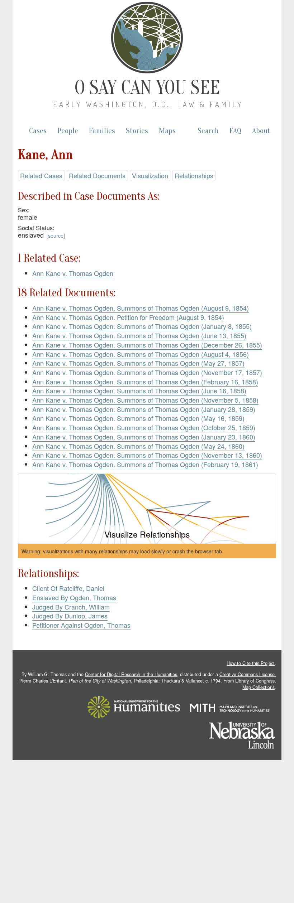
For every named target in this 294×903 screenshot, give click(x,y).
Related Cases (41, 175)
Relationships (194, 175)
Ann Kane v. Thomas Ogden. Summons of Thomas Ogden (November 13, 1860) (147, 455)
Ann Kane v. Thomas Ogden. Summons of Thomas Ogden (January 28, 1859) (143, 409)
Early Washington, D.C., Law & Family (148, 104)
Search (208, 130)
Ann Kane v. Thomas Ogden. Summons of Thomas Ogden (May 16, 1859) (138, 418)
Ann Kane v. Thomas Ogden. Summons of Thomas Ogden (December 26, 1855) (147, 344)
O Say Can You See (147, 88)
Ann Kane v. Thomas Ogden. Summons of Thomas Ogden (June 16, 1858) (139, 390)
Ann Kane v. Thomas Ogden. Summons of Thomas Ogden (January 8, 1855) (142, 326)
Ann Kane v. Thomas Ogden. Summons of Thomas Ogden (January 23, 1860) (143, 436)
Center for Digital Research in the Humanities (131, 674)
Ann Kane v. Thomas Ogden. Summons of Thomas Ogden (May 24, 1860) (138, 446)
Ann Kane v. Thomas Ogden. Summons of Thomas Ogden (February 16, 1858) (145, 381)
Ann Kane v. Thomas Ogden (72, 273)
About (261, 130)
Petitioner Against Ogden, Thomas (81, 625)
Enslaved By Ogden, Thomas (74, 597)
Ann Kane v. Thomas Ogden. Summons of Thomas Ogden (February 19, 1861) (145, 464)
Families (102, 130)
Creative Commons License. (247, 674)
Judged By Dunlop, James (70, 615)
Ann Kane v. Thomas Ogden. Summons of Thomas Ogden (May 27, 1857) (138, 363)
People (67, 130)
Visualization (150, 175)
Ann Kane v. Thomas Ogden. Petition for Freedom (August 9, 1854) (128, 317)
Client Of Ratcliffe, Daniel (68, 588)
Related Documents (97, 175)
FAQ (235, 130)
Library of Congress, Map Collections (255, 684)
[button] (147, 509)
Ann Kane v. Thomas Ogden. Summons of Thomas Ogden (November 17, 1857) (147, 372)
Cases (38, 130)
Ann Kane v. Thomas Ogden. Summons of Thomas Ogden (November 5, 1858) (145, 399)
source (55, 235)
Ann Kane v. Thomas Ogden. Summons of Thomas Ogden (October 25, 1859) (143, 427)
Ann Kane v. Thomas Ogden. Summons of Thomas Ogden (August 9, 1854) (140, 307)
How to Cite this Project (251, 663)
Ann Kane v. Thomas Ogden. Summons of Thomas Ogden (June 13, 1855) (139, 335)
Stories (137, 130)
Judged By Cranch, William (71, 606)
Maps (167, 130)
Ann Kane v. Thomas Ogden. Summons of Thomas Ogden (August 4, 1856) (140, 354)
